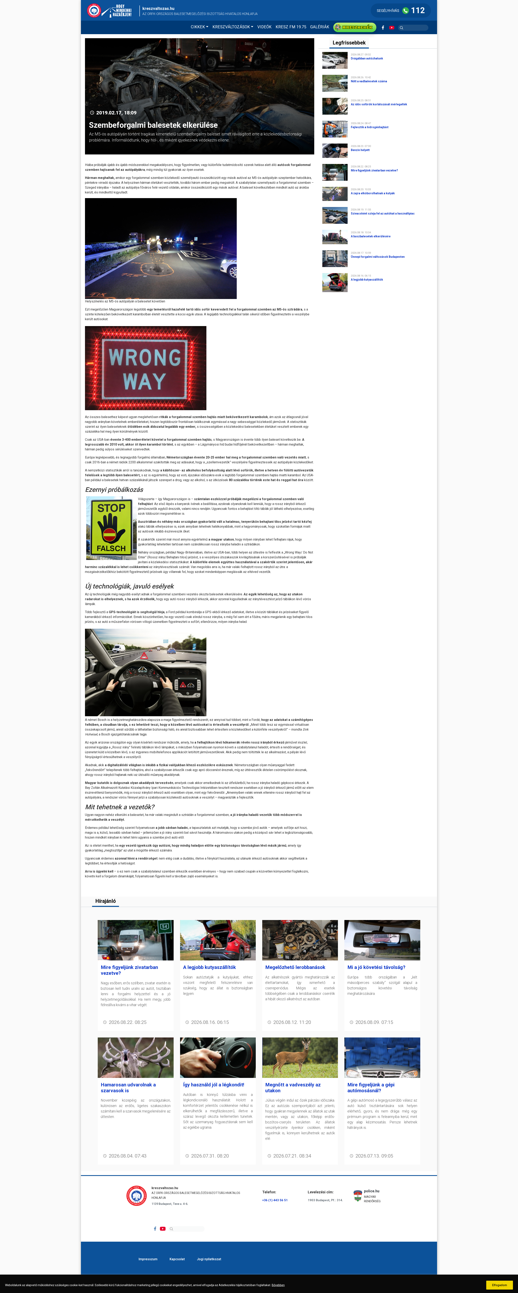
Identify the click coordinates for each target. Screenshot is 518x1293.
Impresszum (148, 1259)
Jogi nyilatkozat (209, 1259)
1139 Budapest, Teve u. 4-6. (170, 1203)
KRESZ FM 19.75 (291, 26)
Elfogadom (499, 1285)
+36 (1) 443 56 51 (275, 1200)
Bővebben (278, 1285)
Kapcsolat (177, 1259)
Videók (264, 26)
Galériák (319, 26)
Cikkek (198, 26)
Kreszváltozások (231, 26)
